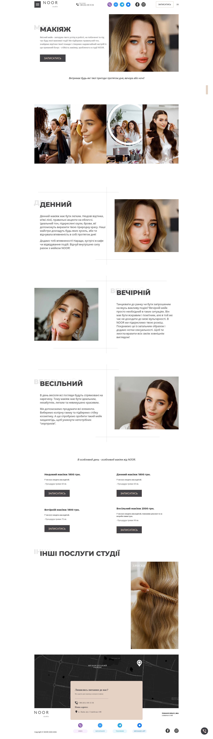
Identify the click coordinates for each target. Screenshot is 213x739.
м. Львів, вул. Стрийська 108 (89, 712)
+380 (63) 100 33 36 (86, 703)
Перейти (49, 642)
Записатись (164, 4)
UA (178, 4)
